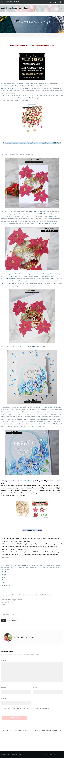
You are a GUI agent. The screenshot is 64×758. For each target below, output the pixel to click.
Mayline (4, 575)
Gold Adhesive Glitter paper (48, 223)
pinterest (53, 2)
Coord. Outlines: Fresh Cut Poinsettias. (33, 346)
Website (3, 698)
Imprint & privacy (50, 754)
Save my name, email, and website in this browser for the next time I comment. (27, 708)
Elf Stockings (24, 100)
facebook (48, 2)
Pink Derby (4, 216)
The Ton (5, 572)
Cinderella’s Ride (10, 279)
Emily (4, 577)
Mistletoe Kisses (30, 88)
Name (3, 688)
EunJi (4, 580)
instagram (51, 2)
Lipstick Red (40, 214)
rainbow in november (14, 8)
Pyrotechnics (11, 276)
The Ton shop (29, 481)
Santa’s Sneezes (48, 279)
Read (2, 2)
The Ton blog (33, 98)
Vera (4, 583)
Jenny (4, 588)
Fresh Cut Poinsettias (8, 86)
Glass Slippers (32, 426)
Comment (4, 660)
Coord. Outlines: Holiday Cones (11, 88)
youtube (56, 2)
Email (35, 688)
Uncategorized (12, 620)
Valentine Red (49, 214)
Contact (16, 2)
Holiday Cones (44, 86)
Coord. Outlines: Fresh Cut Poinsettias (27, 86)
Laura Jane (6, 585)
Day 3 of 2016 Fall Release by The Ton (24, 565)
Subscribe (9, 2)
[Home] (16, 35)
